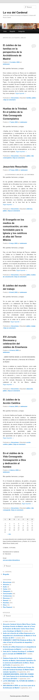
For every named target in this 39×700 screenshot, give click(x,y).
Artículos (6, 584)
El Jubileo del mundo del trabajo (14, 287)
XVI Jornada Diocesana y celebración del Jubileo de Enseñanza (15, 342)
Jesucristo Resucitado (15, 166)
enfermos (29, 209)
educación (29, 389)
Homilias (6, 603)
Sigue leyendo (20, 93)
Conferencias (7, 596)
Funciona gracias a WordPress (19, 696)
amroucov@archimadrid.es (11, 560)
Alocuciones (15, 98)
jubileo (34, 98)
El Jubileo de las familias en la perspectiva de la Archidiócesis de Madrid (12, 52)
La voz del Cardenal (15, 12)
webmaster (6, 64)
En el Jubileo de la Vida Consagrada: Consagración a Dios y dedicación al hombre (14, 459)
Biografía (12, 31)
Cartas (5, 589)
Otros (5, 605)
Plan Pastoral (7, 607)
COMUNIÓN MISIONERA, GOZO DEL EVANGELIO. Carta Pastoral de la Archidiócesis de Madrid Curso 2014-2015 (18, 676)
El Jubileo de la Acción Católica (11, 401)
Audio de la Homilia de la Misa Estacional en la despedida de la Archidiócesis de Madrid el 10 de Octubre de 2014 (19, 635)
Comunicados (7, 593)
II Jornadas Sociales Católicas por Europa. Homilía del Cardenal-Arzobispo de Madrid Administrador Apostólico (18, 669)
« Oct (9, 534)
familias (28, 98)
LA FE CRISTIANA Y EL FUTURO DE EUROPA (18, 681)
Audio (5, 587)
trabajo (33, 326)
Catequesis (6, 591)
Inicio (5, 31)
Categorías (21, 31)
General (5, 600)
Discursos (6, 598)
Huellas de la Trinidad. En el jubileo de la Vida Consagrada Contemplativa (15, 113)
